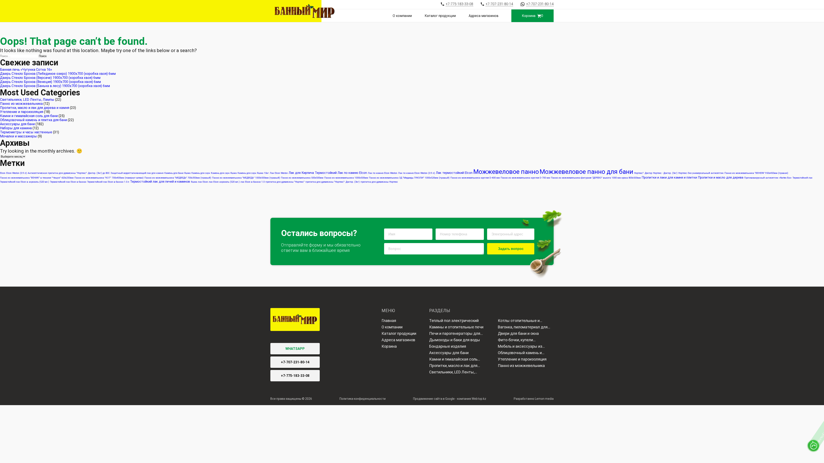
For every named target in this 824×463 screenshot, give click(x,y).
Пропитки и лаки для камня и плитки (669, 177)
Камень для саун (200, 173)
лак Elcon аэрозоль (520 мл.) (224, 181)
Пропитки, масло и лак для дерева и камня (34, 108)
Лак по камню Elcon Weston (382, 173)
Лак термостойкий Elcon (454, 173)
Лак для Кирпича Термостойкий (313, 173)
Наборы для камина (16, 128)
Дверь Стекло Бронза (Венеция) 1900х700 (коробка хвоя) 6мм (50, 82)
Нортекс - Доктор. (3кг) (665, 173)
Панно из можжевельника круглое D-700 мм (525, 177)
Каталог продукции (440, 16)
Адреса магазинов (483, 16)
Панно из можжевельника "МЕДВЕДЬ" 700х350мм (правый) (177, 177)
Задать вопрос (511, 249)
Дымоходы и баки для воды (454, 340)
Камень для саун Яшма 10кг (253, 173)
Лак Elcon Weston (279, 173)
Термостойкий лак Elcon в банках (68, 181)
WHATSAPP (295, 349)
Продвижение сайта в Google (434, 398)
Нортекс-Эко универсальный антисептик (701, 173)
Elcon (2, 173)
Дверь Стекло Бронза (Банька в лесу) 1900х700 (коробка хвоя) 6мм (55, 86)
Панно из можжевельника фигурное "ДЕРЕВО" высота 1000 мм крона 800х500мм (596, 177)
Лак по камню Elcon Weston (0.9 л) (416, 173)
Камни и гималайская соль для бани (29, 116)
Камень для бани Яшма (177, 173)
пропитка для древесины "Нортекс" (284, 181)
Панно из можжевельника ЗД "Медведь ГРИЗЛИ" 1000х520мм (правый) (409, 177)
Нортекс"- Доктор (643, 173)
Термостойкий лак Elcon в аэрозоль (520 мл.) (24, 181)
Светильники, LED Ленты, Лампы (27, 100)
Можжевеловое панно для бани (586, 171)
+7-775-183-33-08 (295, 376)
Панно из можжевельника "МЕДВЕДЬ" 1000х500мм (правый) (246, 177)
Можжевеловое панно (506, 171)
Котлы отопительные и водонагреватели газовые (521, 321)
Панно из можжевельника (21, 104)
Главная (389, 320)
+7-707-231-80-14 (295, 362)
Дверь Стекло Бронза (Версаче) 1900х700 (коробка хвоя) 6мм (50, 78)
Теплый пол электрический (454, 320)
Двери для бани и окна (518, 333)
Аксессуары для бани (17, 124)
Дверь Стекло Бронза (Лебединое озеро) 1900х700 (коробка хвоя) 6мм (58, 74)
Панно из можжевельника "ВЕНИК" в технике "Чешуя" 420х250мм (37, 177)
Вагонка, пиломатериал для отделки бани (523, 327)
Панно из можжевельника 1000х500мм (346, 177)
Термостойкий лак (802, 177)
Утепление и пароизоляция (21, 112)
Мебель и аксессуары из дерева (520, 347)
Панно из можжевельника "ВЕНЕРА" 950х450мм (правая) (756, 173)
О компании (402, 16)
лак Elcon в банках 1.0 (253, 181)
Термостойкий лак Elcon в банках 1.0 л (108, 181)
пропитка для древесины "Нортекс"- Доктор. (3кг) (332, 181)
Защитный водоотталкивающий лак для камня (137, 173)
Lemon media (544, 398)
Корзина (389, 346)
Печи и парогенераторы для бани (454, 334)
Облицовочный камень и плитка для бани (33, 120)
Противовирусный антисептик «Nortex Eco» (768, 177)
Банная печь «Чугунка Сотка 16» (26, 70)
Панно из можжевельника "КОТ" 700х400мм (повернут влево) (109, 177)
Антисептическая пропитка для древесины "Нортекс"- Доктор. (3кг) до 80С (69, 173)
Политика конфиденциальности (362, 398)
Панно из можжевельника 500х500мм (302, 177)
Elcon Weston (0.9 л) (16, 173)
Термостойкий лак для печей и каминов (160, 181)
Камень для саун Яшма (224, 173)
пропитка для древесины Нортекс (379, 181)
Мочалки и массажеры (18, 136)
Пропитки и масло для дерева (720, 177)
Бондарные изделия (447, 346)
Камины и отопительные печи (456, 327)
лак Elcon (203, 181)
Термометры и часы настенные (26, 132)
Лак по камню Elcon (352, 173)
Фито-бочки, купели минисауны (515, 340)
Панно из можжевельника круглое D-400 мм (475, 177)
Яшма (194, 181)
